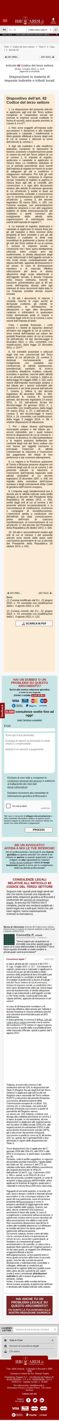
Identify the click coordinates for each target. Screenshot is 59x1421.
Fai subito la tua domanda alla (29, 1305)
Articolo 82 (14, 50)
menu (5, 21)
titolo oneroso (24, 1180)
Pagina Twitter (35, 1399)
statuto (30, 1207)
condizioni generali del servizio (24, 781)
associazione (27, 1202)
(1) (24, 123)
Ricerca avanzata (55, 29)
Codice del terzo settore (23, 47)
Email (7, 725)
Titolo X (42, 47)
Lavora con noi (29, 1394)
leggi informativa (17, 787)
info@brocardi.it (37, 1385)
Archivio (29, 1390)
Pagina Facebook (28, 1399)
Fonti (6, 47)
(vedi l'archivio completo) (29, 720)
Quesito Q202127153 (14, 931)
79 (37, 357)
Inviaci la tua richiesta (21, 862)
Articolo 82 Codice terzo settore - (29, 928)
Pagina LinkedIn (42, 1399)
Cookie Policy (33, 1388)
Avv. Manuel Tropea (40, 1373)
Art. (12, 57)
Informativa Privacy (16, 1388)
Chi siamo (46, 1388)
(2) (21, 347)
